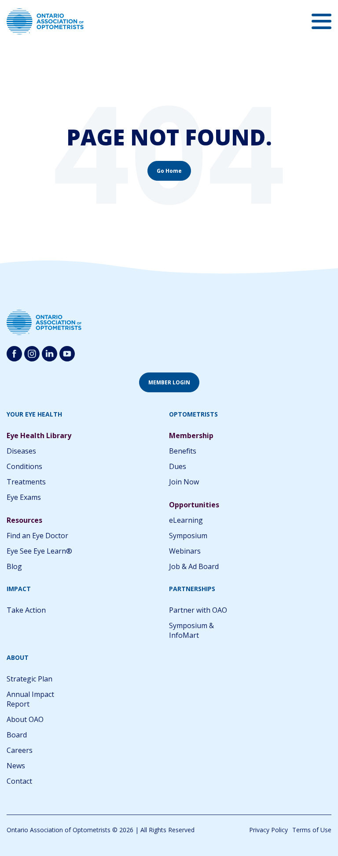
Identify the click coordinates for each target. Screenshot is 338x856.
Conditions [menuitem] (24, 466)
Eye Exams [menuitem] (24, 497)
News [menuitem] (16, 765)
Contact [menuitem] (19, 781)
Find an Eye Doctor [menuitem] (37, 535)
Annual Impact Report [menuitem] (30, 699)
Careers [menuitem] (20, 750)
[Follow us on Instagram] (32, 353)
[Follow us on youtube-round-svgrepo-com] (67, 353)
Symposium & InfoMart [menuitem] (191, 630)
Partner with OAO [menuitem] (198, 610)
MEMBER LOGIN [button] (169, 382)
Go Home (169, 171)
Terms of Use (311, 830)
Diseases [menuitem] (21, 451)
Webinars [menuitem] (185, 551)
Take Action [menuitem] (26, 610)
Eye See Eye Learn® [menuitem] (39, 551)
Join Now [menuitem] (184, 482)
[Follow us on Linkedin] (49, 353)
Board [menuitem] (17, 735)
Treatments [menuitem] (26, 482)
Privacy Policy (268, 830)
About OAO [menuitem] (25, 719)
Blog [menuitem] (14, 566)
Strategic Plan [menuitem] (29, 679)
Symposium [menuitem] (188, 535)
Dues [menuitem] (177, 466)
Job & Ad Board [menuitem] (194, 566)
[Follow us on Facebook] (14, 353)
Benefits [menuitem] (182, 451)
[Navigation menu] (321, 21)
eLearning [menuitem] (186, 520)
